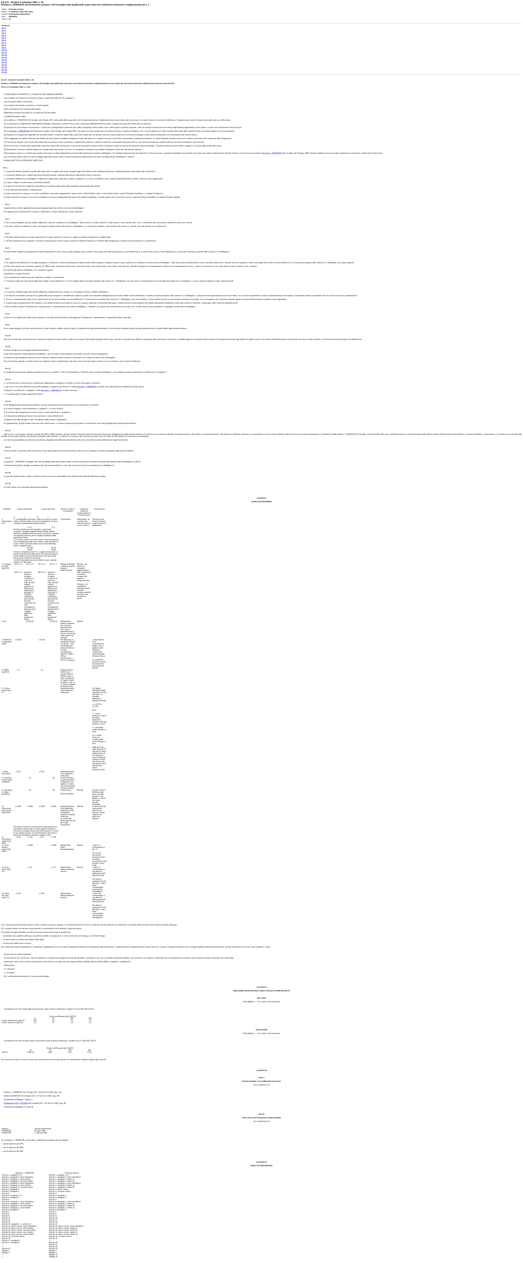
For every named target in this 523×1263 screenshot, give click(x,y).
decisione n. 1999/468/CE (272, 153)
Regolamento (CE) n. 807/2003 (16, 1103)
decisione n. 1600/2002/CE (19, 131)
